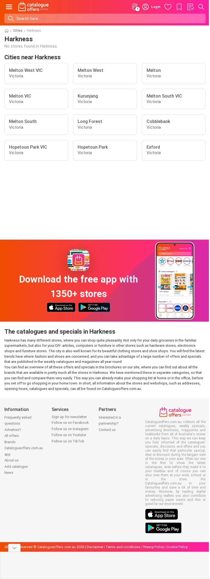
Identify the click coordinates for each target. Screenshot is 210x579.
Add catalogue (16, 467)
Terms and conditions (123, 547)
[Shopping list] (190, 6)
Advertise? (12, 430)
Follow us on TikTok (68, 441)
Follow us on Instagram (70, 429)
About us (11, 460)
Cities (17, 31)
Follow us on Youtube (69, 435)
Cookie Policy (177, 547)
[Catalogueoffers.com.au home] (33, 7)
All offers (11, 436)
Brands (10, 442)
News (8, 473)
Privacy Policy (153, 547)
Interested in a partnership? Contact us (110, 423)
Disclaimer (95, 547)
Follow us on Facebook (70, 423)
